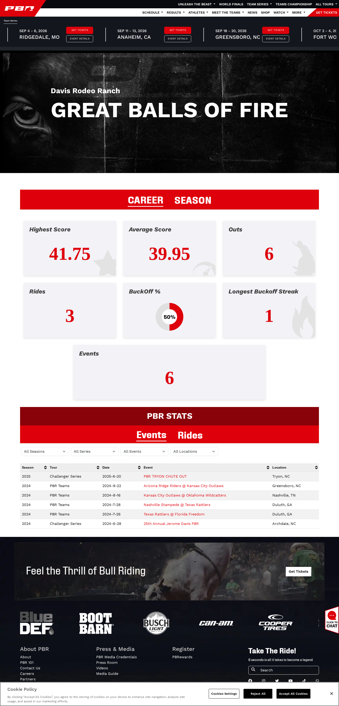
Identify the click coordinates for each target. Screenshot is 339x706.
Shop (265, 12)
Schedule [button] (151, 12)
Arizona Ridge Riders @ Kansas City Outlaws (183, 486)
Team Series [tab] (10, 20)
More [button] (297, 12)
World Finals (231, 4)
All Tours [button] (325, 4)
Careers (27, 673)
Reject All (258, 693)
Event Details (79, 38)
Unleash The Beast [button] (195, 4)
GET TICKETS (326, 12)
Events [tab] (151, 434)
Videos (102, 668)
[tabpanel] (169, 314)
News (252, 12)
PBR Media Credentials (116, 657)
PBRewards (182, 657)
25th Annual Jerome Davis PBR (171, 523)
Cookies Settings (224, 693)
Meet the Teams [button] (226, 12)
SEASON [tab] (192, 199)
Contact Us (30, 668)
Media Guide (107, 673)
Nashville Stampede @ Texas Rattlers (177, 505)
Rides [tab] (190, 434)
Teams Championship (294, 4)
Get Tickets (79, 30)
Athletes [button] (197, 12)
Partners (28, 679)
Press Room (107, 662)
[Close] (332, 693)
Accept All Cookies (293, 693)
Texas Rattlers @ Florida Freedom (174, 514)
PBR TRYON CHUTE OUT (165, 476)
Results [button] (174, 12)
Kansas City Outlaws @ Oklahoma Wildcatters (185, 495)
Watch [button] (280, 12)
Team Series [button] (258, 4)
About (25, 657)
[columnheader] (34, 467)
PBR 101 (26, 662)
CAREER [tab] (145, 199)
